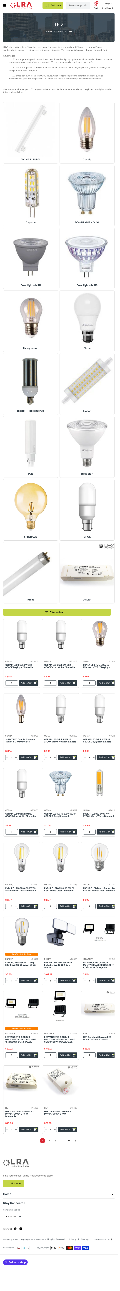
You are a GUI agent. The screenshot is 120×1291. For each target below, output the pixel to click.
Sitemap (84, 1239)
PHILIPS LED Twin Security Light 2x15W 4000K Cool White (58, 965)
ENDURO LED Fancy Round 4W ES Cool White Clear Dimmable (99, 889)
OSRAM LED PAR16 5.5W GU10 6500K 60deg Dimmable (60, 815)
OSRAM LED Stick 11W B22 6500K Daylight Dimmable (97, 740)
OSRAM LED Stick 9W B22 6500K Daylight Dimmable (19, 666)
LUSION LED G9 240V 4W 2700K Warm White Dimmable (99, 815)
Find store (16, 1183)
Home (49, 31)
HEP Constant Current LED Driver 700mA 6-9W (58, 1112)
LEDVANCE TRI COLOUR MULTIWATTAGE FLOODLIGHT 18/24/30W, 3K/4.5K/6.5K (20, 1039)
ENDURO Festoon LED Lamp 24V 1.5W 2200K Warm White (20, 963)
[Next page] (75, 1140)
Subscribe (11, 1216)
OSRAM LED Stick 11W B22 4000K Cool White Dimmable (20, 815)
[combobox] (78, 5)
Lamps (59, 31)
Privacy (73, 1239)
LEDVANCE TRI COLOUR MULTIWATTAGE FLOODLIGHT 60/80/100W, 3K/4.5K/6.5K (59, 1039)
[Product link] (21, 634)
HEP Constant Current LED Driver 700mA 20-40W (97, 1038)
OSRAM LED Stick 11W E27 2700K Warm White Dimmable (60, 740)
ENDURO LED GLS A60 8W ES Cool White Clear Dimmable (59, 889)
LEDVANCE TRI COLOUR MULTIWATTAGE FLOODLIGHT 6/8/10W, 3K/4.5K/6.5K (98, 965)
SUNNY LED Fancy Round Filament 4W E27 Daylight (96, 666)
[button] (4, 5)
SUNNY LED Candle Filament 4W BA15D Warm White (20, 740)
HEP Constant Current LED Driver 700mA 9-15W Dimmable (19, 1114)
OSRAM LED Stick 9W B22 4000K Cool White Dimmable (59, 666)
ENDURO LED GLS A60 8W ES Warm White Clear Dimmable (20, 889)
